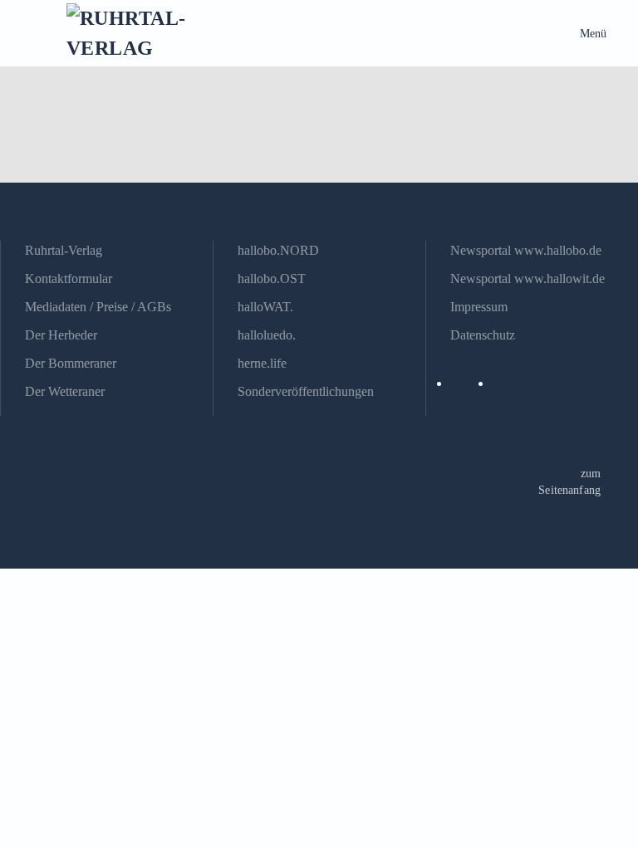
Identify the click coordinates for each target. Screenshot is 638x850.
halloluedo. (267, 335)
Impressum (479, 307)
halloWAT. (265, 307)
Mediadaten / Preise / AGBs (98, 307)
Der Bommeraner (70, 363)
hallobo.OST (272, 278)
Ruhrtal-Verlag (63, 250)
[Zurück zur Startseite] (141, 33)
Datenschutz (482, 335)
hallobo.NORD (278, 250)
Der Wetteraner (65, 391)
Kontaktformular (68, 278)
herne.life (262, 363)
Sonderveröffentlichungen (306, 391)
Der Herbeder (61, 335)
